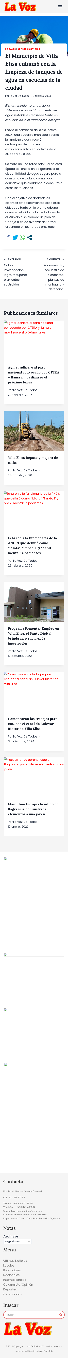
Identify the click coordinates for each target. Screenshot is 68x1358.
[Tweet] (15, 237)
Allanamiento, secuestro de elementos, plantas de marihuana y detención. (54, 274)
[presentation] (34, 341)
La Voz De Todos (20, 96)
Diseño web (34, 1351)
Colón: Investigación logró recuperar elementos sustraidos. (15, 272)
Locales (10, 49)
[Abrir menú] (60, 6)
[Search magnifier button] (60, 1315)
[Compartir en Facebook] (8, 237)
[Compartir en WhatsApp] (22, 237)
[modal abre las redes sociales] (29, 237)
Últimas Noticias (28, 49)
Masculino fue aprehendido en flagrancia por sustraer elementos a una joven (33, 809)
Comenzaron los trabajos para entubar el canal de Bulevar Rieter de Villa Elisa (32, 724)
